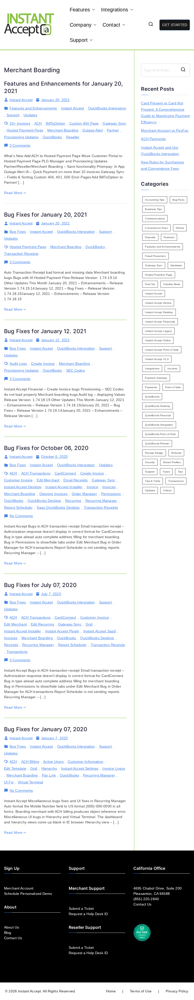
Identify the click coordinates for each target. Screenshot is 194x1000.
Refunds (176, 452)
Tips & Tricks (152, 481)
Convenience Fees (156, 228)
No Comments (21, 516)
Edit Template (15, 768)
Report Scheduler (18, 507)
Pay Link (49, 775)
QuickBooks (52, 137)
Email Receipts (75, 480)
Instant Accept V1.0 (157, 359)
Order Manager (84, 494)
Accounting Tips (154, 199)
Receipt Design (154, 452)
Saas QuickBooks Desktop (58, 507)
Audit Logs (18, 364)
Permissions (111, 494)
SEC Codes (75, 370)
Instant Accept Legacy (158, 331)
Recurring (73, 501)
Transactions (17, 652)
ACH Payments (153, 139)
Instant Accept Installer (63, 487)
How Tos (150, 284)
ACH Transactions (36, 473)
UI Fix (9, 782)
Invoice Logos (113, 768)
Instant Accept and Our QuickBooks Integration (160, 150)
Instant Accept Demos (158, 302)
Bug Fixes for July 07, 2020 (40, 585)
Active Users (53, 762)
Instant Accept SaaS (99, 631)
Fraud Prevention (155, 256)
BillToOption (55, 123)
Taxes (166, 471)
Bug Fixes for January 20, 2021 (45, 214)
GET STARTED (174, 25)
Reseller (73, 137)
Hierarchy (49, 768)
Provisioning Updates (21, 137)
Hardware (176, 265)
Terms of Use (141, 991)
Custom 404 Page (84, 123)
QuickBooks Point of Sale (160, 434)
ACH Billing (30, 762)
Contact (111, 25)
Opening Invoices (53, 494)
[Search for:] (165, 70)
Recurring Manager (101, 501)
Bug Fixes (18, 232)
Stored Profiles (172, 462)
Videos (167, 490)
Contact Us (13, 938)
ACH (38, 123)
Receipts (11, 645)
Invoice (92, 487)
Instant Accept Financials (160, 321)
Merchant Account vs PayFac (164, 130)
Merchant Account (18, 888)
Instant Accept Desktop (22, 487)
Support (79, 40)
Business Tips (153, 209)
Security (150, 462)
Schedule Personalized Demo (28, 894)
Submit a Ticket (81, 909)
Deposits (150, 237)
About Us (11, 927)
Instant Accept (21, 100)
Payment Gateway (156, 377)
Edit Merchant (48, 480)
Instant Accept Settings (79, 768)
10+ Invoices (20, 123)
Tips (180, 471)
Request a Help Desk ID (88, 914)
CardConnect (65, 473)
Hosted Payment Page (25, 130)
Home (111, 991)
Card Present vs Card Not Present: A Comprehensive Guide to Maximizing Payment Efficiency (165, 112)
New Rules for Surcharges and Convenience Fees (162, 165)
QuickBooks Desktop (44, 501)
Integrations (114, 9)
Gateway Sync (114, 123)
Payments (151, 387)
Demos (180, 228)
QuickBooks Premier (157, 443)
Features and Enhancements (33, 108)
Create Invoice (43, 364)
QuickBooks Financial (158, 415)
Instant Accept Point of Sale (162, 349)
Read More (13, 193)
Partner (113, 130)
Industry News (171, 284)
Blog (7, 933)
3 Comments (20, 145)
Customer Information (85, 762)
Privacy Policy (177, 991)
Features (80, 9)
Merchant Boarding (62, 130)
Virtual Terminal (30, 782)
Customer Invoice (18, 480)
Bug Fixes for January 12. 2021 (45, 331)
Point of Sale (173, 387)
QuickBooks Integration (107, 108)
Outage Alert (92, 130)
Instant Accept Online (158, 340)
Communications (155, 218)
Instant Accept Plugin (62, 631)
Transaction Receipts (21, 254)
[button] (92, 9)
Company (80, 25)
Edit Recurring (42, 624)
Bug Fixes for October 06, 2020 (46, 448)
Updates (30, 115)
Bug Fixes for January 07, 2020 (45, 729)
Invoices (109, 487)
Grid (89, 624)
